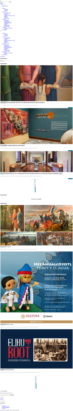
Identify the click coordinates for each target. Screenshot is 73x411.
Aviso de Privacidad (5, 407)
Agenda (5, 14)
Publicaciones (4, 29)
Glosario (5, 28)
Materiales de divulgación (8, 52)
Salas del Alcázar (7, 26)
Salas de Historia (7, 25)
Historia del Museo (7, 21)
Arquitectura (6, 20)
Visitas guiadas (6, 18)
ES (1, 4)
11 (35, 188)
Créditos (3, 408)
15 (35, 191)
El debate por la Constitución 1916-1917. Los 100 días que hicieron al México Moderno (22, 102)
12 (35, 189)
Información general (7, 12)
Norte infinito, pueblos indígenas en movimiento (12, 145)
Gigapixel (5, 11)
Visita (3, 36)
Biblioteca (6, 16)
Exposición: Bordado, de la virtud (9, 15)
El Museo (3, 19)
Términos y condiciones (6, 406)
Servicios (5, 17)
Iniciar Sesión (2, 56)
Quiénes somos (6, 44)
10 (35, 187)
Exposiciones (6, 13)
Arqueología (6, 23)
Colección (4, 8)
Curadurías (6, 9)
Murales (5, 24)
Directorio (4, 405)
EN (4, 4)
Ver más (70, 107)
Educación (4, 27)
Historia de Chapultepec (8, 22)
